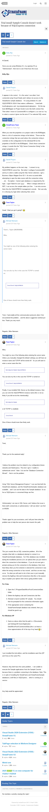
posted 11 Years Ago (13, 55)
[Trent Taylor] (45, 732)
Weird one (6, 763)
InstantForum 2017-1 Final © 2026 (28, 802)
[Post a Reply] (3, 35)
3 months (44, 735)
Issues (5, 3)
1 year (45, 755)
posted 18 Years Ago (13, 205)
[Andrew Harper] (45, 770)
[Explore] (45, 3)
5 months (44, 746)
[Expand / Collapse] (46, 721)
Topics (5, 726)
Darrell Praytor (11, 87)
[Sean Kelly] (45, 762)
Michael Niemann (12, 221)
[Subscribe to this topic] (46, 28)
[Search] (40, 3)
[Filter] (45, 726)
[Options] (45, 53)
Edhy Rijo (9, 53)
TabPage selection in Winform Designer (19, 744)
